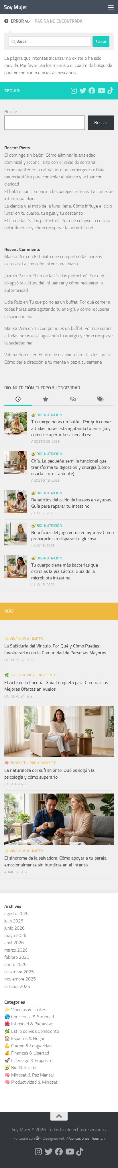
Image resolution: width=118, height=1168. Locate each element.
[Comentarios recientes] (72, 400)
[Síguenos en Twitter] (82, 90)
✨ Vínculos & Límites (23, 639)
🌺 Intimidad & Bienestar (28, 1024)
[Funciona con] (38, 1138)
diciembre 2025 (19, 971)
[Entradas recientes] (18, 400)
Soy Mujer (15, 7)
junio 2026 (14, 928)
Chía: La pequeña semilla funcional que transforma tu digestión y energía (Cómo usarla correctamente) (70, 467)
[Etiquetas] (100, 400)
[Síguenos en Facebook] (91, 90)
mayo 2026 (15, 935)
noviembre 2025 (20, 979)
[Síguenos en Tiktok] (110, 90)
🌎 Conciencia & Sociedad (29, 1016)
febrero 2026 (16, 957)
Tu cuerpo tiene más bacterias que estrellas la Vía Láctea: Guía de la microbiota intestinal (64, 571)
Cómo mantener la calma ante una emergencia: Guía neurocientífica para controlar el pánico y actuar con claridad (54, 177)
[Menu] (111, 7)
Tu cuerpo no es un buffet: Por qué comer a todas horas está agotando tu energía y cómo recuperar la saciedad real (57, 309)
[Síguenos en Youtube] (101, 90)
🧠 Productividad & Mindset (30, 763)
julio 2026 (13, 921)
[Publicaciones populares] (45, 400)
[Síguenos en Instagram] (73, 90)
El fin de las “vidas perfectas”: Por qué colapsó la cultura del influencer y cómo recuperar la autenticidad (54, 283)
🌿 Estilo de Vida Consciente (30, 675)
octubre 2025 (17, 986)
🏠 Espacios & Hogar (24, 1038)
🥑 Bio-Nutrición (46, 415)
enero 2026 (15, 964)
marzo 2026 (15, 950)
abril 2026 (14, 942)
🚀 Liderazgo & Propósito (28, 1060)
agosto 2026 (16, 913)
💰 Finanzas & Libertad (26, 1053)
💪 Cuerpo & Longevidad (28, 1046)
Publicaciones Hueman (86, 1138)
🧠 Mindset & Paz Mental (29, 1075)
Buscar (10, 111)
